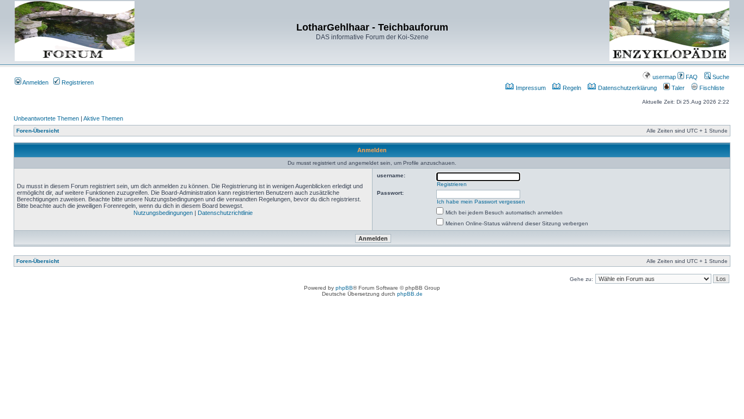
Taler (677, 88)
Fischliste (711, 88)
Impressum (530, 88)
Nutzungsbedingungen (163, 213)
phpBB (344, 288)
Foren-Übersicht (37, 131)
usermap (663, 77)
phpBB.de (410, 294)
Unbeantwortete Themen (46, 118)
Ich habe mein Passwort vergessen (481, 202)
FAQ (691, 77)
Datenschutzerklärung (626, 88)
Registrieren (77, 82)
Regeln (571, 88)
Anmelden (34, 82)
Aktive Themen (103, 118)
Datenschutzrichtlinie (225, 213)
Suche (720, 77)
